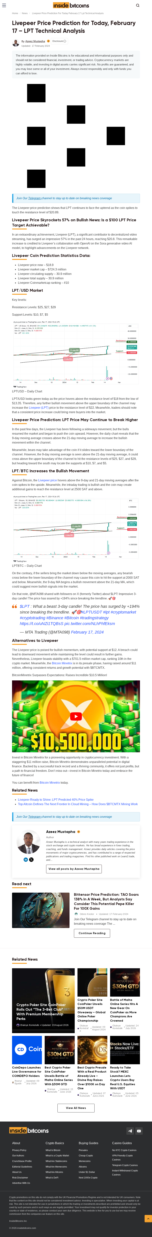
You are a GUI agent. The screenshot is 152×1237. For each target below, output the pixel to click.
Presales (83, 1150)
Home (15, 13)
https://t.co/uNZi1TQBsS (41, 623)
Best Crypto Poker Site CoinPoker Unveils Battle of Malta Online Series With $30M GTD (59, 1076)
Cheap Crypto (86, 1155)
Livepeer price (47, 480)
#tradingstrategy (94, 618)
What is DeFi (52, 1177)
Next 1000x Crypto (88, 1177)
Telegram (34, 198)
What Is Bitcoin (53, 1150)
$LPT (24, 606)
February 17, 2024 (87, 632)
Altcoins (83, 1166)
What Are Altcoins (54, 1172)
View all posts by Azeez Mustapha (74, 869)
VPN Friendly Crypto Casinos (122, 1157)
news (25, 13)
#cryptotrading (32, 618)
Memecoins (84, 1161)
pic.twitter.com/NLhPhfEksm (90, 623)
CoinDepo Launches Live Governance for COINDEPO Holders (26, 1072)
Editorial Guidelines (22, 1166)
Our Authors (18, 1155)
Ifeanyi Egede (18, 1082)
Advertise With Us (21, 1183)
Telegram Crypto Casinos (125, 1165)
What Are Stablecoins (56, 1161)
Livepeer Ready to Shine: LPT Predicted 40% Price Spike (56, 799)
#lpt (106, 612)
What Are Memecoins (56, 1166)
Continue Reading (92, 933)
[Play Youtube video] (76, 716)
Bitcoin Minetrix (62, 663)
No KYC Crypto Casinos (124, 1150)
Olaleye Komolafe (29, 1025)
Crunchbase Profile (22, 1161)
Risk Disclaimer (20, 1177)
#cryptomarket (123, 612)
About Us (17, 1172)
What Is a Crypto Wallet (57, 1155)
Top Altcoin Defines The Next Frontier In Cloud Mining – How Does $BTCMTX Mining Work (78, 804)
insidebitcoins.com (26, 1228)
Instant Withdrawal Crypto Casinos (125, 1172)
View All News (76, 1108)
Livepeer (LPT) (39, 407)
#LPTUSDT (91, 612)
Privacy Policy (19, 1150)
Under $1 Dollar (87, 1172)
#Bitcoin (71, 618)
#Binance (54, 618)
